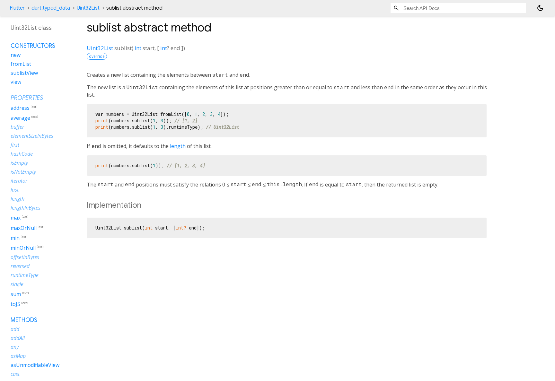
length (178, 146)
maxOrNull (24, 227)
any (15, 347)
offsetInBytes (25, 257)
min (15, 237)
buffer (17, 126)
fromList (21, 63)
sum (16, 294)
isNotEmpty (23, 171)
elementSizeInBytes (32, 135)
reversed (20, 266)
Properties (27, 97)
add (15, 329)
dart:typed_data (50, 8)
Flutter (17, 8)
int (138, 48)
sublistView (24, 72)
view (16, 81)
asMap (18, 355)
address (20, 107)
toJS (15, 303)
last (15, 189)
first (15, 144)
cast (15, 373)
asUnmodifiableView (35, 364)
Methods (24, 320)
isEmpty (19, 162)
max (16, 217)
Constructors (33, 45)
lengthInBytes (25, 207)
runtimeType (25, 275)
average (20, 117)
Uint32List (88, 8)
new (16, 54)
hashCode (22, 153)
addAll (18, 338)
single (17, 284)
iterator (19, 180)
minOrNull (23, 248)
